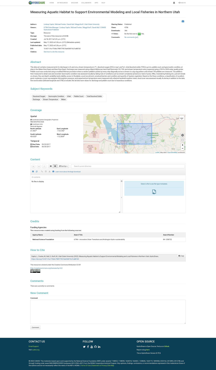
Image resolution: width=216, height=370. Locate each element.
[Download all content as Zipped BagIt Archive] (53, 171)
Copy (182, 256)
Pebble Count (78, 96)
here (148, 350)
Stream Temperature (50, 99)
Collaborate (86, 3)
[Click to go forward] (39, 166)
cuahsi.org (35, 350)
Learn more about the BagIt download (68, 172)
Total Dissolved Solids (94, 96)
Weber (63, 99)
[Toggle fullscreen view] (182, 140)
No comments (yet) (131, 37)
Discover (74, 3)
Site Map (111, 365)
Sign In (183, 3)
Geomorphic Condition (56, 96)
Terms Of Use (86, 365)
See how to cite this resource (54, 52)
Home (52, 3)
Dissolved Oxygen (39, 96)
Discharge (36, 99)
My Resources (62, 3)
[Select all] (33, 171)
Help (103, 3)
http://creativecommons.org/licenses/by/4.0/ (46, 268)
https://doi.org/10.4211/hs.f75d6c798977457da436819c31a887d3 (55, 259)
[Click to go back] (33, 166)
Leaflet (157, 152)
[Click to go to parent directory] (44, 166)
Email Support (34, 346)
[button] (174, 3)
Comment (34, 298)
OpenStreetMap (172, 152)
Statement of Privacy (99, 365)
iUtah (69, 96)
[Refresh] (36, 171)
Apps (96, 3)
